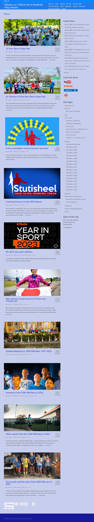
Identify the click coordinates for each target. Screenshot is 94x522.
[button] (68, 9)
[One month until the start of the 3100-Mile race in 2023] (32, 465)
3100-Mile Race (23, 354)
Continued (52, 60)
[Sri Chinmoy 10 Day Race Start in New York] (32, 80)
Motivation (22, 255)
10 (33, 504)
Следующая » (9, 507)
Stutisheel (10, 51)
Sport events (23, 51)
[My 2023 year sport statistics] (32, 235)
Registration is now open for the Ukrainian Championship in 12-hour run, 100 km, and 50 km (77, 60)
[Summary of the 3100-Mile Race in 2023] (32, 376)
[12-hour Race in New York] (32, 32)
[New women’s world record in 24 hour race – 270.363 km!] (32, 282)
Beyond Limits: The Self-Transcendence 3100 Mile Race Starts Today (76, 44)
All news (66, 72)
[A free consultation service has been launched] (32, 131)
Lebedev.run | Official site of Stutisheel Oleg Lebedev (23, 6)
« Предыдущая (9, 504)
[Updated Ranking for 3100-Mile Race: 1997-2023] (32, 335)
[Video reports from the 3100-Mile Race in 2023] (32, 417)
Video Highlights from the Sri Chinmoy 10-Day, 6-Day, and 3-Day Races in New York (77, 52)
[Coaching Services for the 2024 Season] (32, 183)
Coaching (22, 151)
